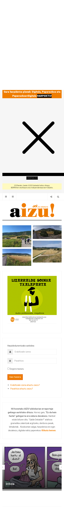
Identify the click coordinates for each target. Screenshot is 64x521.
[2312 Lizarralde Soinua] (32, 299)
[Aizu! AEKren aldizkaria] (32, 210)
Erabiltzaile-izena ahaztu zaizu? (25, 385)
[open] (5, 196)
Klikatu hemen (49, 430)
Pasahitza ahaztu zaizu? (21, 388)
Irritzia (10, 484)
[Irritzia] (32, 467)
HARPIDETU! (44, 96)
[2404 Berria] (32, 186)
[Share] (51, 196)
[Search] (58, 196)
